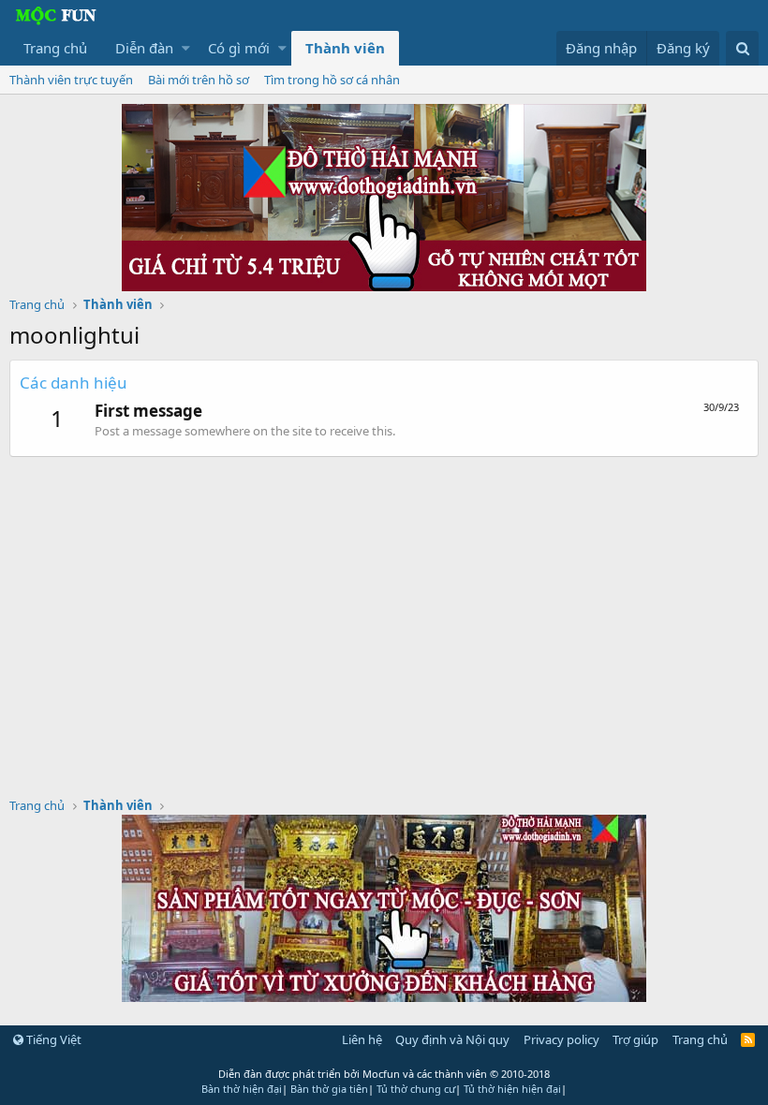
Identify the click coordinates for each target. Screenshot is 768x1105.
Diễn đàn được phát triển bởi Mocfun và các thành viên (384, 1074)
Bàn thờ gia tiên (329, 1089)
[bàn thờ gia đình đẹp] (384, 285)
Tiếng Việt (52, 1039)
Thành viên (345, 47)
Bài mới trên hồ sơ (198, 79)
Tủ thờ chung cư (416, 1089)
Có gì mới (239, 47)
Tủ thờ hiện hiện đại (512, 1089)
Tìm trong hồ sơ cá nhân (332, 79)
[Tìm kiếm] (742, 48)
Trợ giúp (635, 1039)
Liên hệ (362, 1039)
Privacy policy (561, 1039)
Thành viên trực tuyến (71, 79)
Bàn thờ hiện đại (241, 1089)
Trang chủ (55, 47)
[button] (186, 48)
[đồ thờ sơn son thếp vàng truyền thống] (384, 996)
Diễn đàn (144, 47)
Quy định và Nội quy (452, 1039)
